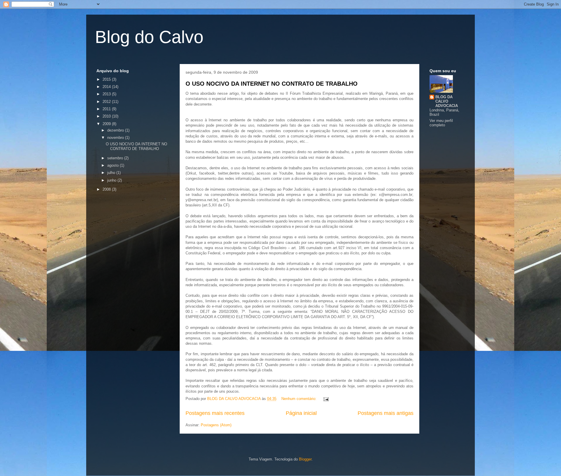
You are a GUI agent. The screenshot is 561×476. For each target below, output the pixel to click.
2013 (107, 94)
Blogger (305, 459)
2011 (107, 109)
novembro (116, 137)
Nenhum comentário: (299, 398)
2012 (107, 101)
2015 (107, 79)
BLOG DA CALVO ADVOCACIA (446, 101)
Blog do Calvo (149, 37)
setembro (115, 158)
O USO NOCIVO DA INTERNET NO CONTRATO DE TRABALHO (272, 83)
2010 (107, 116)
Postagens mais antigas (385, 413)
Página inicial (301, 413)
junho (112, 180)
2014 (107, 86)
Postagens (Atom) (216, 425)
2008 (107, 189)
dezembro (116, 130)
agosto (113, 165)
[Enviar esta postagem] (325, 398)
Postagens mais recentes (215, 413)
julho (111, 172)
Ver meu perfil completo (441, 122)
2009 (107, 124)
